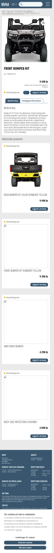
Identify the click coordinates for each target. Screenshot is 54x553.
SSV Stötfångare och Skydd (12, 13)
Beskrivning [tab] (13, 100)
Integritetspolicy (7, 460)
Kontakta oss (6, 463)
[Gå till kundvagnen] (13, 4)
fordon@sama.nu (13, 484)
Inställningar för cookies (25, 537)
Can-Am (10, 11)
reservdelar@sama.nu (15, 470)
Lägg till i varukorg (39, 92)
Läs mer (19, 530)
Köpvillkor (5, 461)
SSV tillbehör (28, 11)
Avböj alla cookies (25, 542)
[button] (43, 22)
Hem (4, 11)
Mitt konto (5, 458)
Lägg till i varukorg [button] (39, 209)
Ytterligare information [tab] (31, 100)
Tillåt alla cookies (25, 548)
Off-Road (18, 11)
